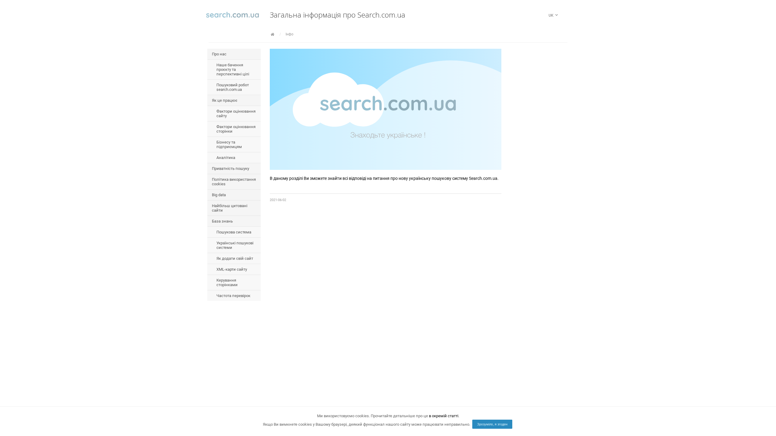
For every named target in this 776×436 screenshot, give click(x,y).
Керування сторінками (227, 282)
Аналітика (225, 157)
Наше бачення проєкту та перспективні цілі (232, 69)
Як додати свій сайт (234, 258)
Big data (219, 195)
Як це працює (224, 100)
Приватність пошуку (230, 168)
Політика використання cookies (234, 181)
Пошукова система (233, 232)
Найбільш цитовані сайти (229, 208)
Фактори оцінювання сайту (236, 113)
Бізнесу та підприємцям (229, 144)
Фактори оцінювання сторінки (236, 129)
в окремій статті (443, 416)
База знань (222, 221)
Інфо (289, 34)
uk (551, 15)
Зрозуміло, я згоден (492, 424)
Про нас (219, 54)
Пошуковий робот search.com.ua (232, 87)
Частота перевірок (233, 295)
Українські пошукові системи (234, 245)
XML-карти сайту (231, 269)
